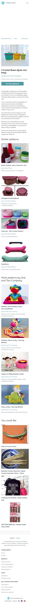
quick (7, 79)
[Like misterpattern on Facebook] (22, 601)
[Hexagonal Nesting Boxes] (15, 186)
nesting (10, 203)
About (3, 553)
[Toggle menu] (27, 3)
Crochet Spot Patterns (9, 201)
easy (11, 79)
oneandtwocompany (21, 79)
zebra (8, 348)
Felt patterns (5, 584)
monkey (12, 314)
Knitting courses (6, 578)
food (13, 170)
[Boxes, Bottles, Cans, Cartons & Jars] (15, 153)
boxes (3, 79)
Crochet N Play (7, 168)
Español (12, 538)
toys (7, 170)
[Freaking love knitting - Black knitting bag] (15, 485)
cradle (24, 379)
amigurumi (4, 379)
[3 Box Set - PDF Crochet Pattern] (15, 219)
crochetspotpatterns (7, 205)
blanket (23, 314)
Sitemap (15, 601)
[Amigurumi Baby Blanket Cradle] (15, 362)
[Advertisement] (15, 21)
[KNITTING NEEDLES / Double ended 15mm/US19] (15, 512)
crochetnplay (19, 170)
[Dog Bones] (15, 252)
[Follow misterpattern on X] (19, 601)
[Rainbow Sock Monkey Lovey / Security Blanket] (15, 294)
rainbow (3, 314)
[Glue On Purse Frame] (15, 434)
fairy (2, 412)
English (18, 538)
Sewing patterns (6, 589)
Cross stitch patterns (7, 587)
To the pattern (12, 83)
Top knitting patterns (7, 564)
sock (8, 314)
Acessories (4, 575)
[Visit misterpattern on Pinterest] (24, 601)
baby (9, 379)
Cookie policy (8, 601)
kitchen (3, 170)
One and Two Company (12, 76)
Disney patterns (6, 569)
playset (19, 379)
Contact (3, 555)
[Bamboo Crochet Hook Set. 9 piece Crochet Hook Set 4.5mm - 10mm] (15, 459)
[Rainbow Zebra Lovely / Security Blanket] (15, 328)
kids (10, 170)
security (17, 314)
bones (3, 269)
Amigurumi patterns (7, 567)
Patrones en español (7, 592)
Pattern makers (5, 562)
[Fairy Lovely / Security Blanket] (15, 395)
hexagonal (4, 203)
